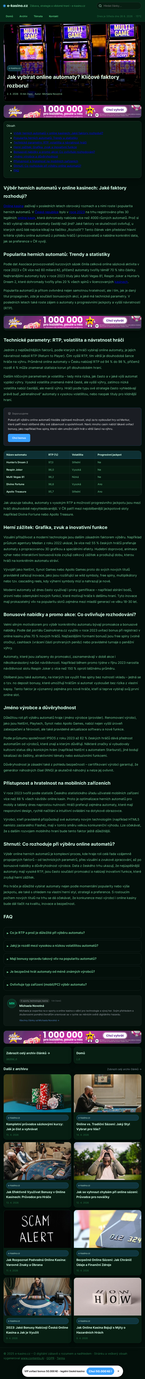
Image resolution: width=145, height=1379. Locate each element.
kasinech (121, 282)
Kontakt (53, 16)
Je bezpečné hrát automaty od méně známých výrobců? (51, 972)
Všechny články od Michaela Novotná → (39, 1020)
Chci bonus (19, 437)
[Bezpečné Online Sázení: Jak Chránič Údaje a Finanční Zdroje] (107, 1242)
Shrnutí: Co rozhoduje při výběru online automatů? (47, 166)
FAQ (16, 170)
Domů (9, 16)
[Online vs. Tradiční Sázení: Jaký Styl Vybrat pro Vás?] (107, 1106)
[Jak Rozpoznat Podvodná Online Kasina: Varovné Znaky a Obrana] (37, 1242)
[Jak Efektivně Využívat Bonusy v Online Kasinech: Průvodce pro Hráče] (37, 1174)
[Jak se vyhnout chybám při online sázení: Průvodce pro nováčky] (107, 1174)
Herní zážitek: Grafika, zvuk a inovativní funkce (45, 147)
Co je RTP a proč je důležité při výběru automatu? (46, 933)
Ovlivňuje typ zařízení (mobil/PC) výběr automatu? (47, 985)
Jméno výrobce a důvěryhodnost (36, 156)
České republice (47, 212)
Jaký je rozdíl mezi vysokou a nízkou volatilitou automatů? (52, 946)
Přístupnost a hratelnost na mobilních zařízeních (46, 161)
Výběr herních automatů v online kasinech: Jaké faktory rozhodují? (58, 133)
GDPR (50, 1358)
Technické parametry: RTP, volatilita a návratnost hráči (50, 142)
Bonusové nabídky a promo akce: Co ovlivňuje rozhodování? (54, 152)
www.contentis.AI (32, 1358)
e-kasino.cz (17, 6)
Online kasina (14, 206)
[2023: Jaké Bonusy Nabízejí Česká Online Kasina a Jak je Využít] (37, 1310)
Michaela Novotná (31, 1006)
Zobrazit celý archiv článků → (124, 1069)
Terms (61, 1358)
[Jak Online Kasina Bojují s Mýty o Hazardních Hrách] (107, 1310)
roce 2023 (77, 212)
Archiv (23, 16)
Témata (38, 16)
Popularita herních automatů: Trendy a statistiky (46, 138)
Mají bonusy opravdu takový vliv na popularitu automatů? (52, 959)
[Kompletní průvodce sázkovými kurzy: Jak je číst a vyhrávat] (37, 1106)
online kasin (26, 218)
